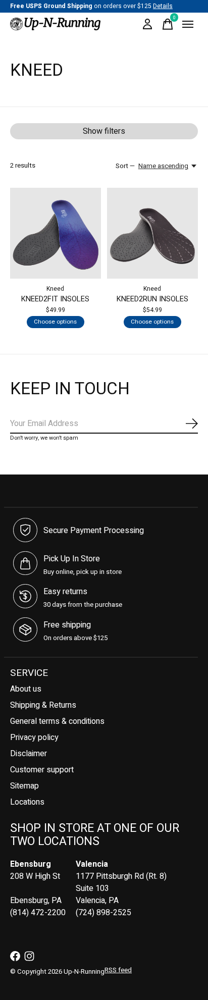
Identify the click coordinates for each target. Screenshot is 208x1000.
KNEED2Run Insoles (152, 299)
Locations (27, 802)
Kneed (55, 288)
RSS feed (118, 970)
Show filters (104, 131)
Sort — (125, 166)
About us (25, 689)
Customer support (42, 770)
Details (163, 6)
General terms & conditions (57, 721)
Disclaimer (28, 754)
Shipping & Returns (43, 705)
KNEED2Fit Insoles (55, 299)
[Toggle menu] (188, 24)
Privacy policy (34, 737)
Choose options (55, 322)
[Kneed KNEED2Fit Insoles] (55, 233)
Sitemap (24, 786)
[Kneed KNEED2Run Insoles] (152, 233)
